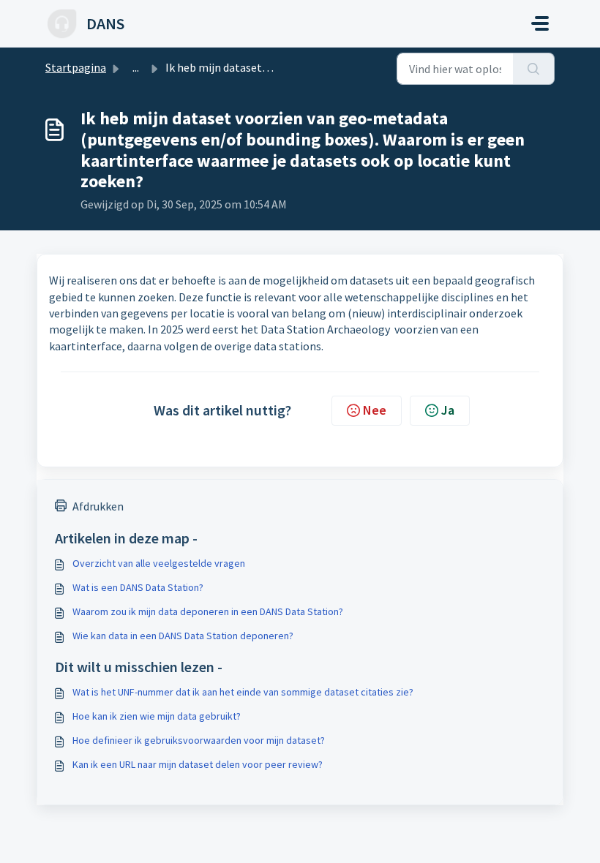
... (135, 67)
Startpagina (75, 67)
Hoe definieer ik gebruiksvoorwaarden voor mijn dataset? (198, 740)
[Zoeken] (534, 69)
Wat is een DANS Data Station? (137, 587)
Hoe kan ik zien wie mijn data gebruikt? (156, 716)
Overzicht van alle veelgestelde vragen (158, 563)
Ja (447, 410)
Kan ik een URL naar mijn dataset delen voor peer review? (197, 764)
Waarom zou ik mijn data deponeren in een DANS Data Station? (207, 611)
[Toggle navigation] (540, 23)
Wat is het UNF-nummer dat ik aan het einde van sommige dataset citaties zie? (242, 691)
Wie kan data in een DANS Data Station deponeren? (182, 635)
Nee (374, 410)
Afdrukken (98, 506)
